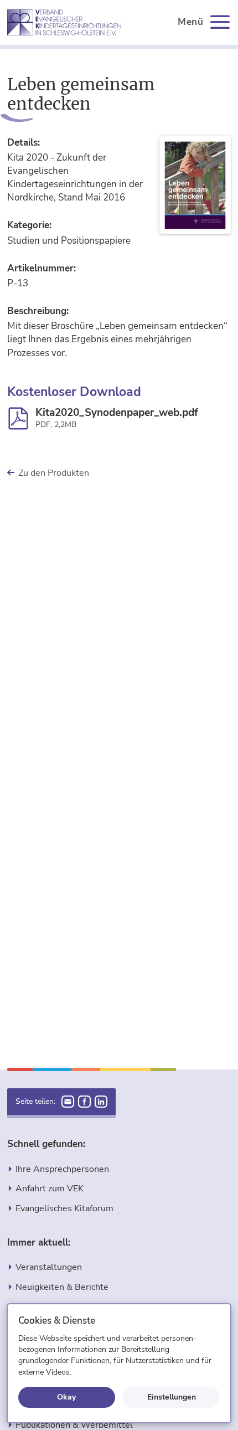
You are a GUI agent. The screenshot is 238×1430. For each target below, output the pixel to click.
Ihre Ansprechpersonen (62, 1169)
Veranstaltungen (48, 1267)
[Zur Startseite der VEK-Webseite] (64, 22)
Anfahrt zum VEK (49, 1188)
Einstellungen (171, 1396)
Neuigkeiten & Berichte (61, 1287)
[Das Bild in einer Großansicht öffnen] (195, 185)
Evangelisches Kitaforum (64, 1208)
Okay (66, 1396)
